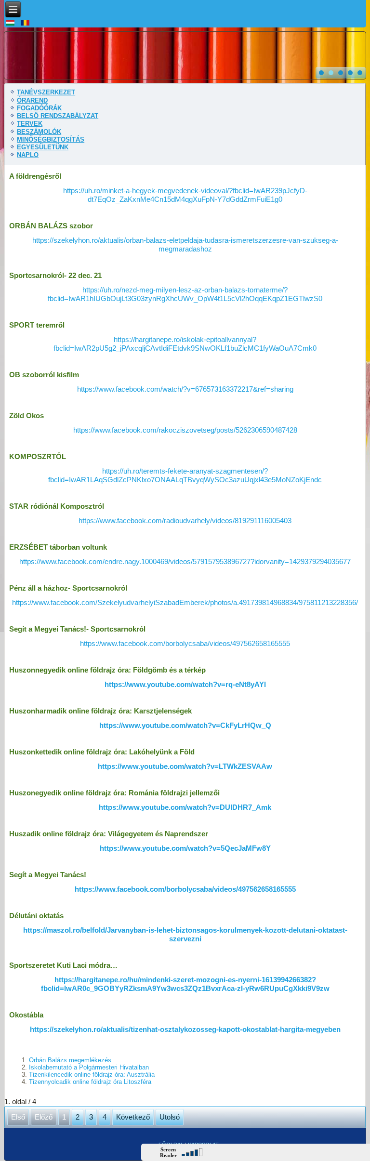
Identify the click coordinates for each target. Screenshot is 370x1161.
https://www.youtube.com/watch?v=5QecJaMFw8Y (185, 848)
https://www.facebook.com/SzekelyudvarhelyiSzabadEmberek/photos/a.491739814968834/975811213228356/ (185, 602)
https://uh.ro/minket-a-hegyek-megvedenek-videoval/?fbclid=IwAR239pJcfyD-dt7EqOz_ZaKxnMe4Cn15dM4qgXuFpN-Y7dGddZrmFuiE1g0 (185, 194)
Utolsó (169, 1117)
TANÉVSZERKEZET (46, 92)
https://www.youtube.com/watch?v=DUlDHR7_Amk (185, 807)
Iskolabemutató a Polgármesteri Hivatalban (89, 1067)
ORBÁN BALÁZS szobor (51, 226)
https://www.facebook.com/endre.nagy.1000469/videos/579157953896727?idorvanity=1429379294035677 (185, 561)
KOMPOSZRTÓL (37, 456)
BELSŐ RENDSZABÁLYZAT (57, 115)
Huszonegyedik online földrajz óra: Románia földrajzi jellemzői (114, 793)
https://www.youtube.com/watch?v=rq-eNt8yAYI (185, 684)
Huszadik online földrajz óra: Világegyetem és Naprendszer (108, 834)
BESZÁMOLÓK (39, 131)
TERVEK (29, 123)
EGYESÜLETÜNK (42, 147)
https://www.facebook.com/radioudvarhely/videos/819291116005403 (185, 520)
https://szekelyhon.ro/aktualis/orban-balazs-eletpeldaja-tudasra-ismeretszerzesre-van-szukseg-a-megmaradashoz (185, 244)
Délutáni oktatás (36, 915)
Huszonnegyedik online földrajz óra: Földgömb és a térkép (107, 670)
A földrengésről (35, 176)
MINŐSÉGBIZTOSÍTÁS (50, 139)
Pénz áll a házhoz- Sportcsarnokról (68, 588)
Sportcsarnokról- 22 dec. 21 (55, 275)
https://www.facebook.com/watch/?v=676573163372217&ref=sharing (185, 389)
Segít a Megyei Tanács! (47, 875)
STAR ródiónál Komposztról (56, 506)
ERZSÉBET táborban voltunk (58, 547)
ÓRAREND (32, 100)
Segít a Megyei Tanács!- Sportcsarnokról (77, 629)
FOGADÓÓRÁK (39, 108)
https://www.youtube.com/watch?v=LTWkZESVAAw (185, 766)
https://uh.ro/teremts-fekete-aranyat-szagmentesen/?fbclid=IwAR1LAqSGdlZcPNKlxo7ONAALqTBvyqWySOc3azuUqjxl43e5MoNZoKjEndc (185, 475)
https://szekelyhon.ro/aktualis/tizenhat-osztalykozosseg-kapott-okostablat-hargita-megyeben (185, 1029)
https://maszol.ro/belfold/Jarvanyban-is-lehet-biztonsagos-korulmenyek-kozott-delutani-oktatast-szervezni (185, 934)
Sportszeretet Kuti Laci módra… (63, 965)
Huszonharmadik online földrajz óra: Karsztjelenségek (100, 711)
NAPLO (28, 154)
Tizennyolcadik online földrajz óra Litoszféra (90, 1081)
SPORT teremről (37, 325)
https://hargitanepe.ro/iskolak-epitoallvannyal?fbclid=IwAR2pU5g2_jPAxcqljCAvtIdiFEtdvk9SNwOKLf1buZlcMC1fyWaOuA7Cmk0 (185, 343)
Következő (133, 1117)
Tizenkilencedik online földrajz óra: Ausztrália (92, 1074)
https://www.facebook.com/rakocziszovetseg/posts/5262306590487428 (185, 430)
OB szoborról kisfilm (44, 374)
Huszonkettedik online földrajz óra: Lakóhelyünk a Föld (102, 752)
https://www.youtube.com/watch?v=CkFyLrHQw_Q (185, 725)
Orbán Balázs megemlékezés (70, 1060)
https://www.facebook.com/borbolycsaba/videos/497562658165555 (185, 643)
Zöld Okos (26, 415)
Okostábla (26, 1015)
